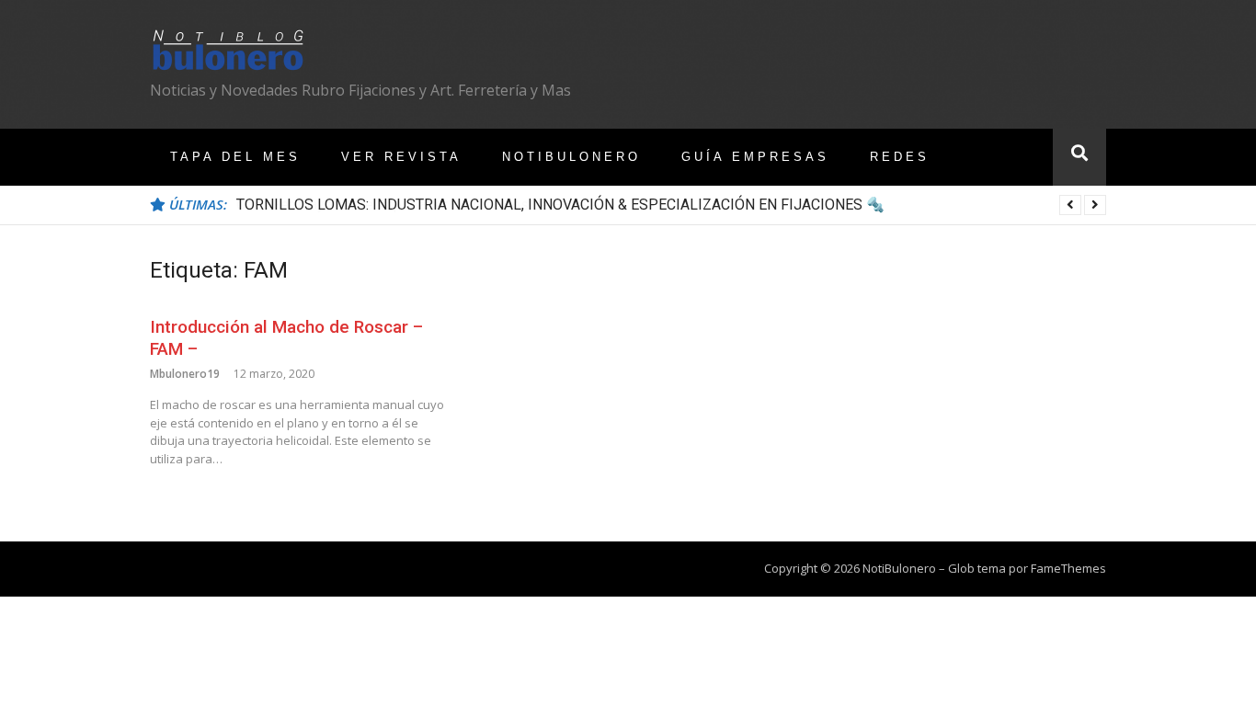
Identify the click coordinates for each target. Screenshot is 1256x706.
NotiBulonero (571, 157)
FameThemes (1068, 568)
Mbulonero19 (185, 373)
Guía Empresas (755, 157)
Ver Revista (401, 157)
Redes (900, 157)
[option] (671, 205)
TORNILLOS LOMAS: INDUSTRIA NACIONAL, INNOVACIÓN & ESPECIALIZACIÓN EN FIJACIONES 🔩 (560, 204)
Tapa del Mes (235, 157)
